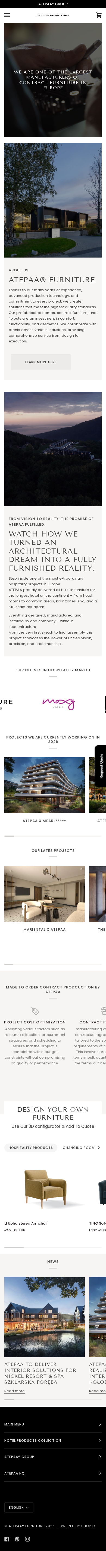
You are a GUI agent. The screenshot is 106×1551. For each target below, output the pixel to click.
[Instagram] (27, 1539)
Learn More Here (41, 362)
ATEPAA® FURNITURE (27, 1526)
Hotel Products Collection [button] (32, 1440)
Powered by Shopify (77, 1526)
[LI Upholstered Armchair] (44, 1188)
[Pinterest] (17, 1539)
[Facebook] (6, 1539)
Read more (14, 1390)
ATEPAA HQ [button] (14, 1473)
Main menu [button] (14, 1424)
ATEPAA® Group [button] (19, 1456)
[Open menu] (12, 15)
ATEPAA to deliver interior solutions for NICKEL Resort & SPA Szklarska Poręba (40, 1373)
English (17, 1507)
